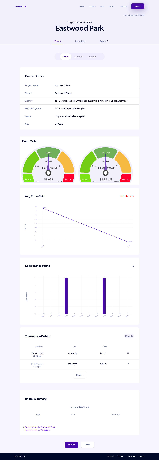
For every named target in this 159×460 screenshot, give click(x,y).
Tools (111, 6)
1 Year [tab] (66, 56)
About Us (92, 6)
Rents (87, 444)
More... (79, 375)
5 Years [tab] (92, 56)
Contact (123, 6)
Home (82, 6)
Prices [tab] (57, 41)
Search (138, 6)
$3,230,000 (37, 365)
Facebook (132, 456)
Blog (102, 6)
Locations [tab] (80, 41)
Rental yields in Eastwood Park (40, 427)
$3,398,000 (37, 354)
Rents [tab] (103, 41)
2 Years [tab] (78, 56)
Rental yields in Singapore (38, 430)
